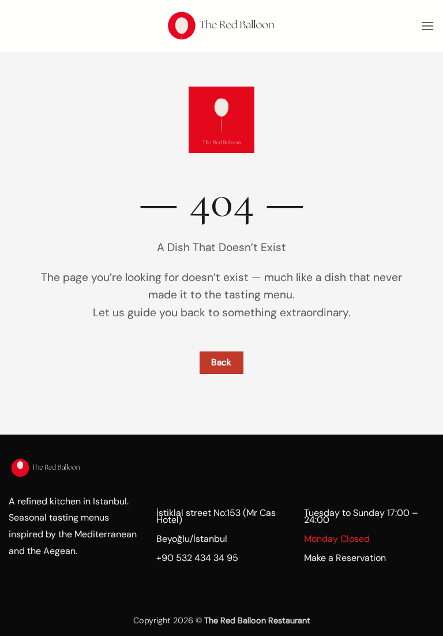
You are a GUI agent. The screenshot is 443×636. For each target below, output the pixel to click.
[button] (427, 26)
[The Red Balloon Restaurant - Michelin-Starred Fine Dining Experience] (221, 26)
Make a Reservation (345, 558)
